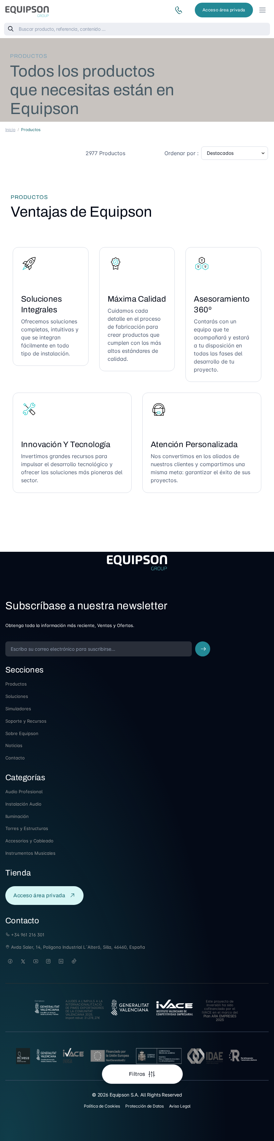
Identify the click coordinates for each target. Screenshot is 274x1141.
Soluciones (16, 696)
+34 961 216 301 (27, 934)
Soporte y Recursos (25, 721)
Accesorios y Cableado (29, 840)
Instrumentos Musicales (30, 853)
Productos (16, 684)
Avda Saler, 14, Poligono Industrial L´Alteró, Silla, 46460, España (77, 947)
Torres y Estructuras (26, 828)
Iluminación (17, 816)
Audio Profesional (23, 791)
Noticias (13, 745)
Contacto (15, 757)
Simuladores (18, 708)
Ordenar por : (181, 153)
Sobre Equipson (21, 733)
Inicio (10, 129)
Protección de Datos (144, 1106)
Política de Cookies (102, 1106)
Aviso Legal (179, 1106)
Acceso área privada (223, 10)
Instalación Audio (23, 804)
